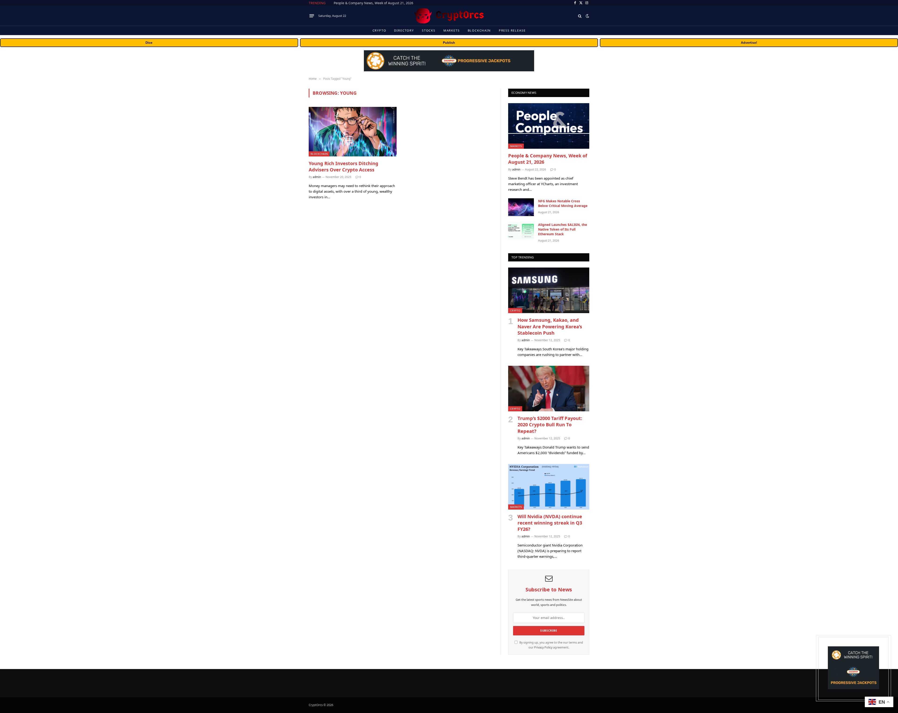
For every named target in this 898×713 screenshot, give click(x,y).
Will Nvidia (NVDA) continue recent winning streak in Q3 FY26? (550, 522)
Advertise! (749, 42)
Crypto (379, 30)
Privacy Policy (543, 647)
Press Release (512, 30)
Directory (404, 30)
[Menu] (311, 16)
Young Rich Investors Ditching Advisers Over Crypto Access (343, 166)
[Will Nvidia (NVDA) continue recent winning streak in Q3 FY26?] (548, 487)
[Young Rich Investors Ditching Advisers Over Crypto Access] (353, 131)
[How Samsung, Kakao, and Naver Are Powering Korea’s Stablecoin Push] (548, 290)
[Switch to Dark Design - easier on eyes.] (587, 16)
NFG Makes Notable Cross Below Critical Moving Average (378, 3)
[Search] (580, 16)
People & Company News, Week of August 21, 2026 (547, 158)
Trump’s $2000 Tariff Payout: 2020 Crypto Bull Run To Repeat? (550, 424)
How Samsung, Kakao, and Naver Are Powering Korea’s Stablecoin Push (550, 326)
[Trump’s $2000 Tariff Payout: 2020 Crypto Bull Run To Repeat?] (548, 388)
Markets (451, 30)
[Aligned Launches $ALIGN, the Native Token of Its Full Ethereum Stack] (521, 231)
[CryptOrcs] (449, 16)
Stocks (428, 30)
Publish (449, 42)
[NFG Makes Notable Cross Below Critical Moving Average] (521, 207)
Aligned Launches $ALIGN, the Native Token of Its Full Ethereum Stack (562, 229)
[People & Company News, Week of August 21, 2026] (548, 126)
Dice (148, 42)
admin (317, 177)
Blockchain (479, 30)
